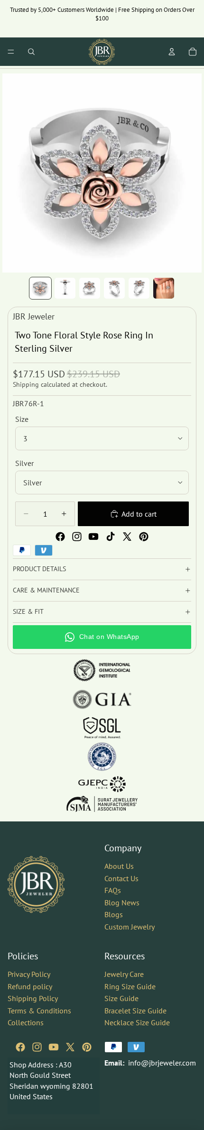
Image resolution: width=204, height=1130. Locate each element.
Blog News (121, 902)
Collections (26, 1022)
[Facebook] (60, 536)
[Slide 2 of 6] (65, 288)
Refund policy (30, 986)
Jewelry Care (124, 974)
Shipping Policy (33, 998)
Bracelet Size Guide (135, 1010)
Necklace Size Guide (137, 1022)
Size (21, 419)
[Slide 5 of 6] (139, 288)
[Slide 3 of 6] (89, 288)
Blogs (113, 914)
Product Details (39, 569)
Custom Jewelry (129, 926)
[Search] (31, 51)
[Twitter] (127, 536)
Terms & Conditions (39, 1010)
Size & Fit (28, 611)
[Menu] (11, 52)
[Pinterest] (143, 536)
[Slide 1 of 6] (40, 288)
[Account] (171, 51)
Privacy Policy (29, 974)
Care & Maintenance (46, 590)
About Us (119, 866)
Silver (24, 463)
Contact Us (121, 878)
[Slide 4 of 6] (114, 288)
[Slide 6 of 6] (163, 288)
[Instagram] (77, 536)
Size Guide (121, 998)
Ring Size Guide (130, 986)
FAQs (112, 890)
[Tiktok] (110, 536)
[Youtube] (93, 536)
